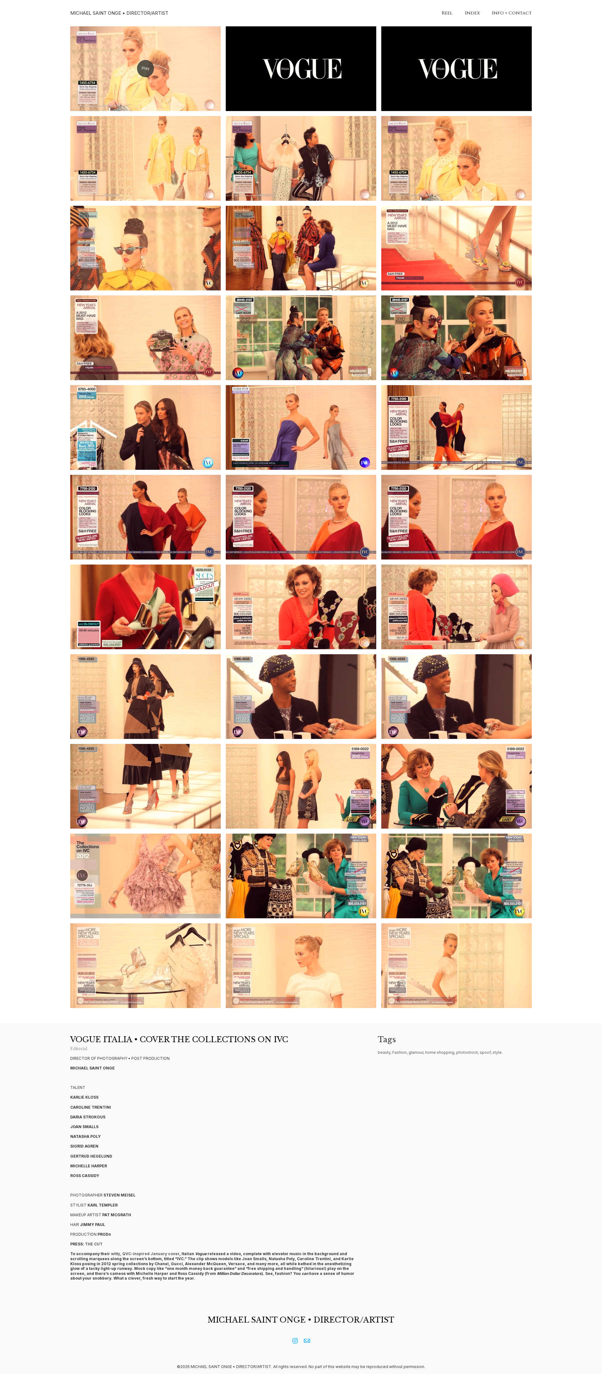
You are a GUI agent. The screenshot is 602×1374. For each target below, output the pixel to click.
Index (472, 13)
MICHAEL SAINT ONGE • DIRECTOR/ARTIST (301, 1319)
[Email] (307, 1341)
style (497, 1052)
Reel (447, 13)
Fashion (399, 1052)
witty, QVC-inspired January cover (145, 1253)
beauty (384, 1052)
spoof (485, 1052)
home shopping (439, 1052)
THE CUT (94, 1244)
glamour (416, 1052)
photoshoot (467, 1052)
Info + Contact (512, 13)
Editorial (78, 1048)
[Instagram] (295, 1341)
